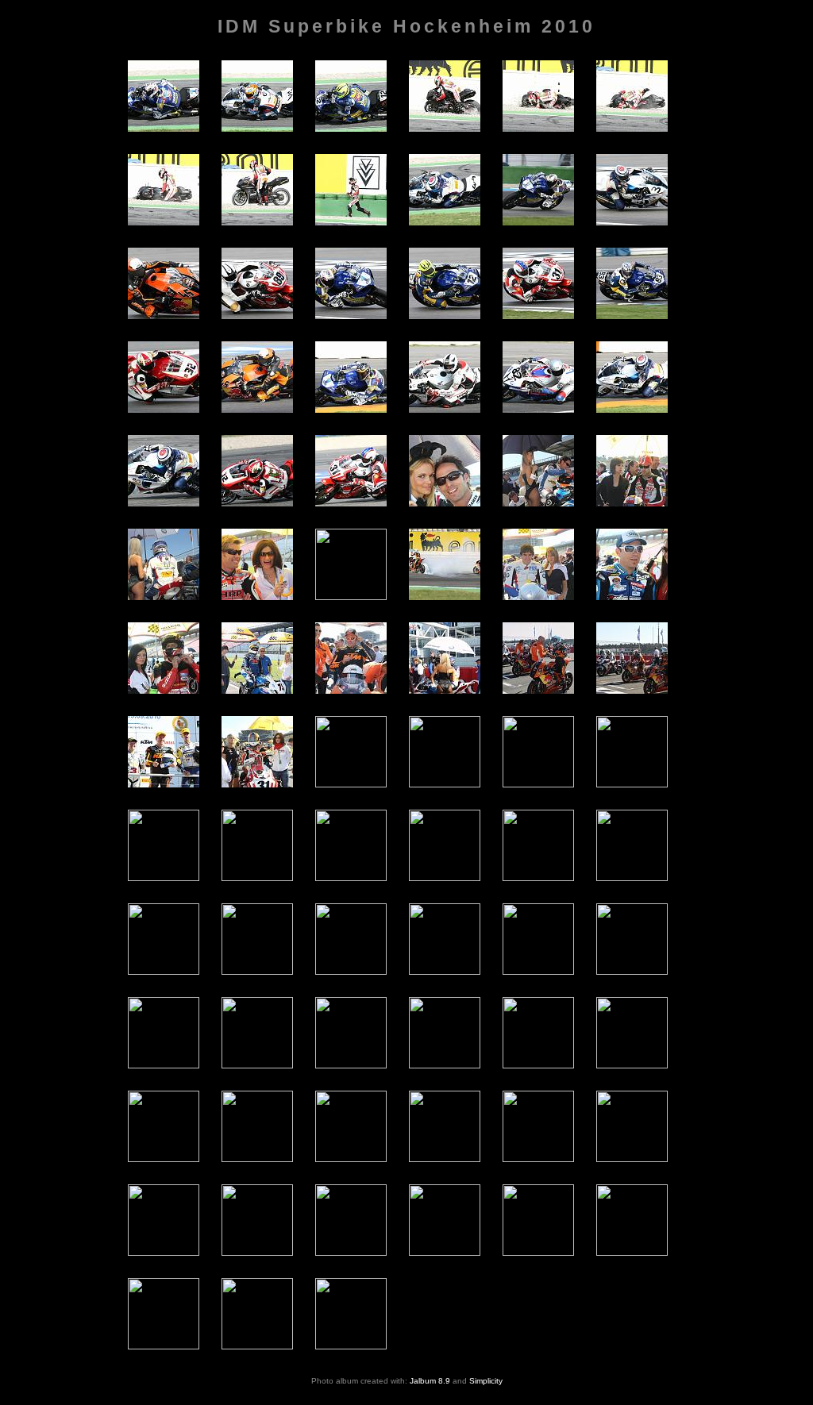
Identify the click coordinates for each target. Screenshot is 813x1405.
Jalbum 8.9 (430, 1380)
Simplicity (486, 1380)
